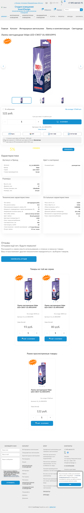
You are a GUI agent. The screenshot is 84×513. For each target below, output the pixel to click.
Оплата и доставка (70, 469)
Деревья (24, 495)
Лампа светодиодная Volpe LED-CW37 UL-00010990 (27, 306)
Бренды (46, 494)
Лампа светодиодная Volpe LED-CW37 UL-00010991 (41, 391)
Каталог (25, 446)
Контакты (68, 446)
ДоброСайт (53, 507)
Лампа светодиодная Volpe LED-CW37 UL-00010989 (55, 306)
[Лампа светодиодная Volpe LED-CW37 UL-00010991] (42, 66)
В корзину (64, 121)
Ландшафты (26, 492)
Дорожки (25, 498)
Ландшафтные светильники (30, 452)
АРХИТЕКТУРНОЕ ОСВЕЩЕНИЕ (28, 483)
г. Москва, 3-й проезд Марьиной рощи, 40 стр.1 (28, 3)
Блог (45, 446)
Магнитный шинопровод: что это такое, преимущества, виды (52, 480)
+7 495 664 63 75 (75, 3)
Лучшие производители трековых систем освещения (52, 469)
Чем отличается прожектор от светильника (52, 487)
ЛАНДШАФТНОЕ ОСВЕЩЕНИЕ (28, 488)
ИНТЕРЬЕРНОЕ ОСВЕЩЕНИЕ (27, 466)
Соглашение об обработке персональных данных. (11, 476)
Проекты (46, 491)
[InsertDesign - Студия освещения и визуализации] (4, 9)
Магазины (25, 480)
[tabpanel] (28, 289)
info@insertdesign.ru (70, 462)
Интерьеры (25, 470)
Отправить (10, 482)
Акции (24, 462)
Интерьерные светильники (30, 449)
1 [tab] (26, 301)
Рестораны (25, 476)
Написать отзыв (19, 259)
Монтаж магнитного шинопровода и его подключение (49, 456)
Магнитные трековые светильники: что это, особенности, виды (49, 463)
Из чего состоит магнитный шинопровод (51, 474)
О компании (69, 466)
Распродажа (26, 459)
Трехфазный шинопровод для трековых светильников (52, 450)
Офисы (24, 473)
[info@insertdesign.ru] (46, 3)
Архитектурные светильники (31, 455)
